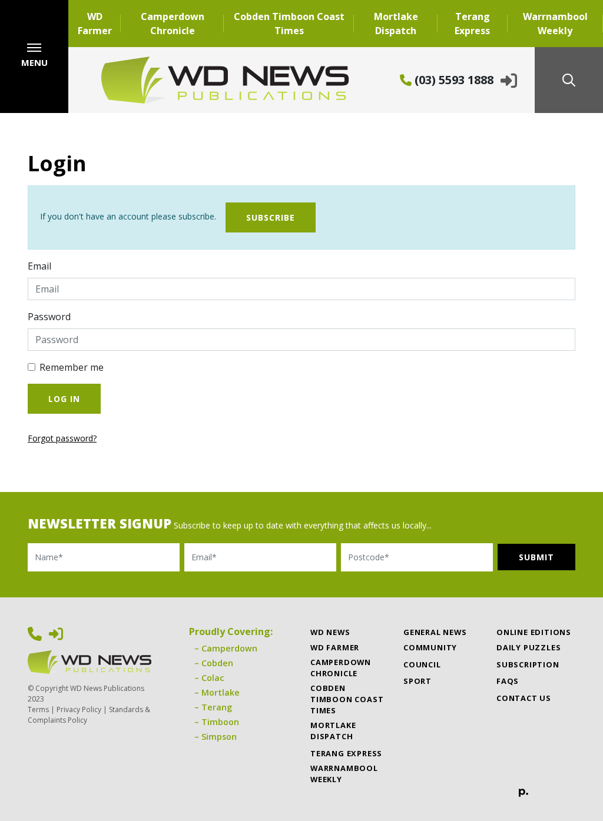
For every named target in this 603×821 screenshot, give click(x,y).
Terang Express (472, 23)
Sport (417, 681)
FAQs (507, 681)
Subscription (527, 664)
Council (422, 664)
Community (430, 647)
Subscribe (270, 217)
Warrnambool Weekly (555, 23)
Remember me (71, 367)
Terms (38, 709)
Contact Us (523, 698)
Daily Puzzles (528, 647)
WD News (330, 632)
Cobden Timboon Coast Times (289, 23)
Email (39, 266)
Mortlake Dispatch (396, 23)
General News (435, 632)
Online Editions (533, 632)
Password (49, 316)
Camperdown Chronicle (172, 23)
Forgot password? (62, 438)
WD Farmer (95, 23)
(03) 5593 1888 (452, 80)
